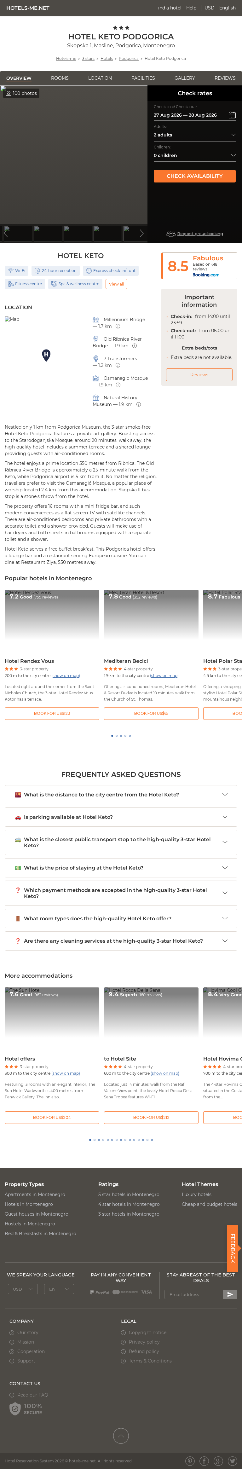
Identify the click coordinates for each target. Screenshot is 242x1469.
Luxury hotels (196, 1194)
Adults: (160, 126)
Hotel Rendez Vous (29, 661)
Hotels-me (66, 58)
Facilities (143, 78)
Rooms (60, 78)
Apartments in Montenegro (35, 1194)
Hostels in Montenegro (30, 1224)
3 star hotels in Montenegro (128, 1214)
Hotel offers (20, 1059)
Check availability (195, 176)
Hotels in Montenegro (29, 1204)
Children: (162, 147)
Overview (19, 78)
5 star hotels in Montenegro (128, 1194)
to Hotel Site (120, 1059)
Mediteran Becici (126, 661)
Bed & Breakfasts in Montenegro (40, 1233)
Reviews (225, 78)
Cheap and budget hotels (209, 1204)
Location (100, 78)
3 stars (88, 58)
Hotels (107, 58)
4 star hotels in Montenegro (129, 1204)
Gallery (185, 78)
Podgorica (129, 58)
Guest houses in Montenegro (36, 1214)
